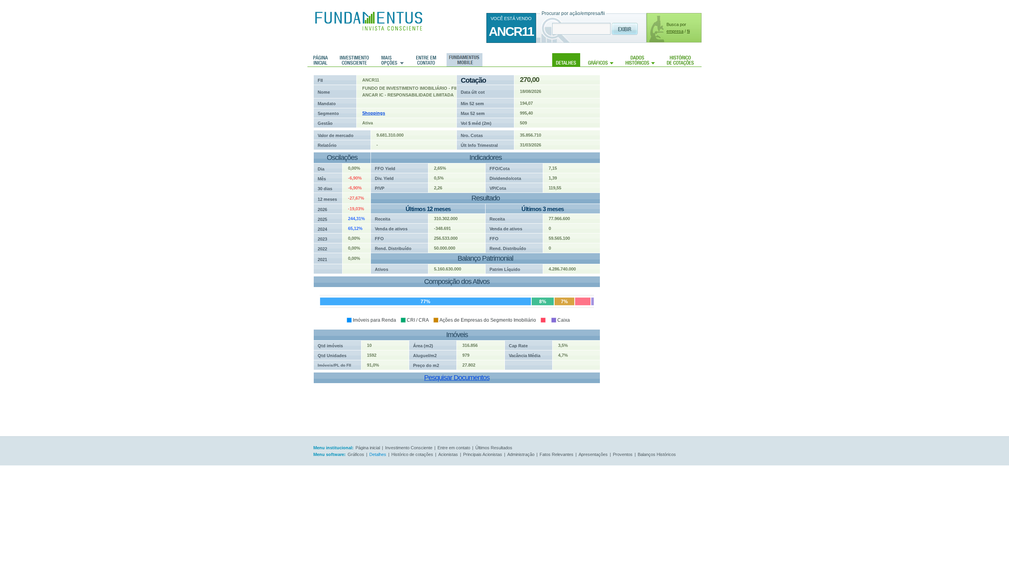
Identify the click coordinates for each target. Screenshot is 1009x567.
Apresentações (593, 454)
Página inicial (320, 60)
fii (688, 31)
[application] (454, 303)
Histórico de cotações (680, 60)
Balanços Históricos (657, 454)
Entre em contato (426, 60)
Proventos (623, 454)
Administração (520, 454)
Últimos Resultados (493, 447)
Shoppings (373, 113)
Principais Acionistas (482, 454)
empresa (674, 31)
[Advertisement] (662, 193)
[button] (371, 320)
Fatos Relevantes (556, 454)
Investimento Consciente (408, 447)
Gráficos (601, 60)
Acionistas (448, 454)
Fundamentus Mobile (463, 60)
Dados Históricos (640, 60)
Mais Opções (392, 60)
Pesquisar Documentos (457, 378)
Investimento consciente (354, 60)
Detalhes (566, 60)
